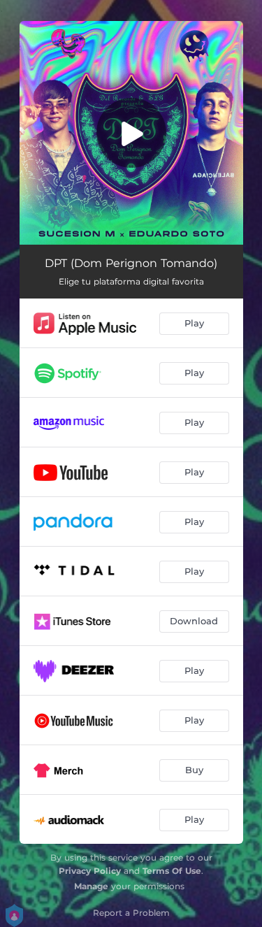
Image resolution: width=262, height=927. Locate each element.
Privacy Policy (90, 870)
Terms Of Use (172, 870)
